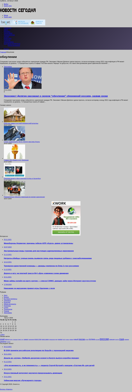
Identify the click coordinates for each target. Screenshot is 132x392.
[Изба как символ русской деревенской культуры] (14, 121)
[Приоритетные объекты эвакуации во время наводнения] (14, 195)
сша (121, 339)
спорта (117, 339)
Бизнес (7, 31)
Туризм (7, 40)
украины (3, 342)
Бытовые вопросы (12, 44)
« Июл (2, 334)
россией (97, 339)
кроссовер (45, 339)
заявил (26, 339)
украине (126, 339)
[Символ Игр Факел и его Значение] (14, 158)
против (82, 339)
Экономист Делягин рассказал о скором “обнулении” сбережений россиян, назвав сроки (56, 96)
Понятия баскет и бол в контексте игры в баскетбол (22, 178)
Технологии (9, 35)
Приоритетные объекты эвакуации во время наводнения (24, 197)
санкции (112, 339)
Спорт (6, 37)
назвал (60, 339)
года (19, 339)
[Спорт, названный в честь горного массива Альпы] (14, 140)
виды (11, 339)
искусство (37, 339)
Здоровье (8, 33)
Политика (7, 306)
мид (56, 339)
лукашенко (52, 339)
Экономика (9, 42)
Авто (6, 30)
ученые (8, 341)
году (22, 339)
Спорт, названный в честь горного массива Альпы (22, 142)
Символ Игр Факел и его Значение (16, 160)
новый (76, 339)
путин (86, 339)
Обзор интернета (14, 45)
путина (92, 339)
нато (64, 339)
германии (15, 339)
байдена (7, 339)
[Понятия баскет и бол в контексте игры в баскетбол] (14, 177)
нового (67, 339)
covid (2, 339)
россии (104, 339)
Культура (7, 38)
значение (31, 339)
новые (71, 339)
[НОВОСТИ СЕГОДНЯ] (18, 12)
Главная (3, 52)
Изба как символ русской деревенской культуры (21, 123)
